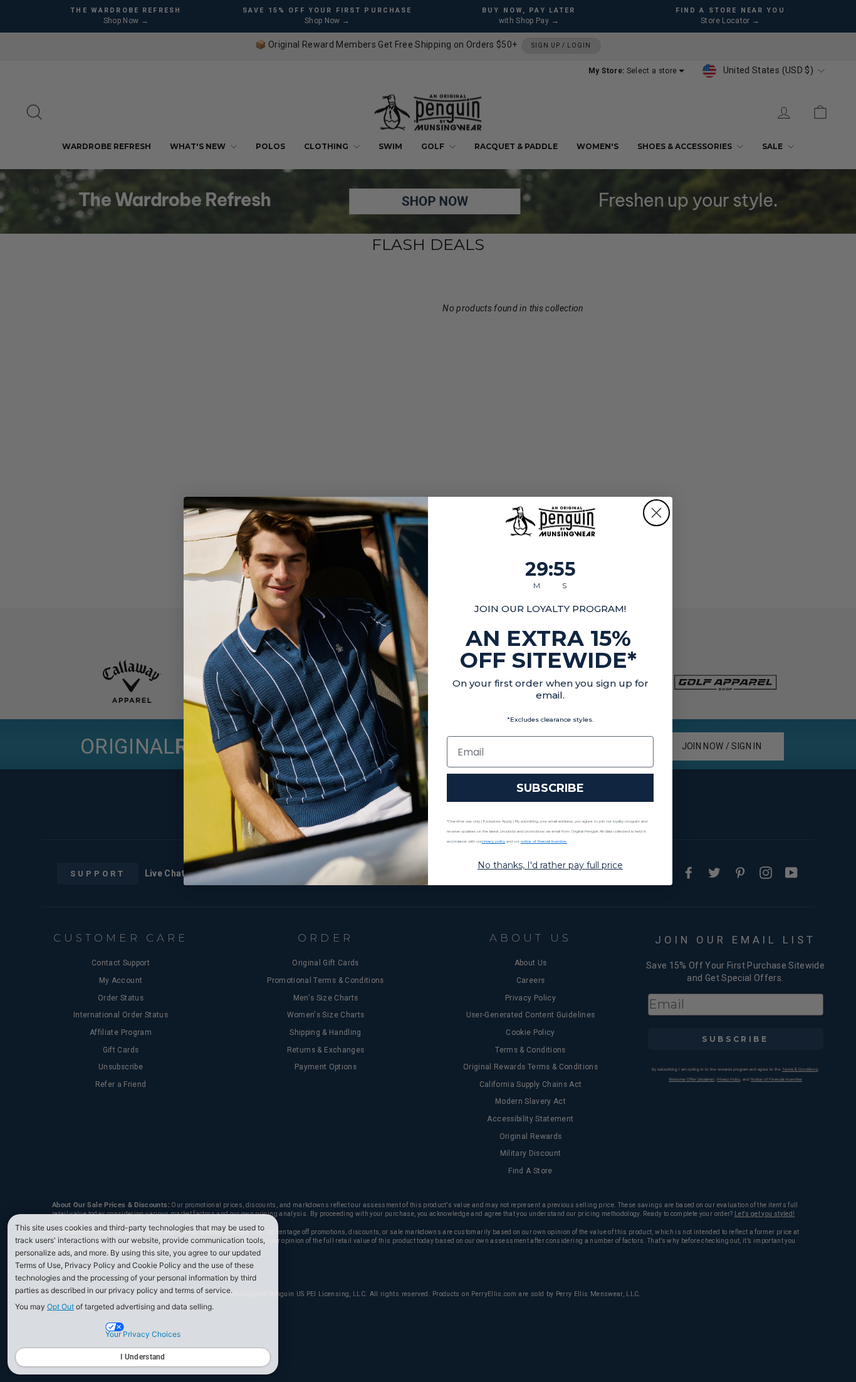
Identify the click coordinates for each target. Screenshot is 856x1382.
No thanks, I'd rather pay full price (550, 865)
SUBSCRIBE (550, 788)
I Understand (142, 1357)
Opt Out (60, 1306)
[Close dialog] (656, 513)
